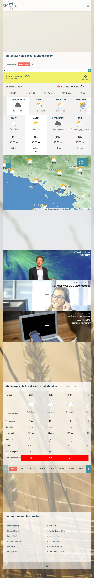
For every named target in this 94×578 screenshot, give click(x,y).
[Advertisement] (50, 31)
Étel (11, 546)
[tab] (13, 469)
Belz (53, 526)
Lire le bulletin (12, 79)
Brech (12, 536)
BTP (33, 64)
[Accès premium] (47, 326)
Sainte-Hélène (57, 531)
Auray (12, 551)
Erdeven (54, 541)
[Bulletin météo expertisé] (47, 265)
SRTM (82, 209)
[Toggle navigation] (88, 6)
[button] (30, 162)
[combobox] (48, 70)
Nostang (54, 536)
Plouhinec (55, 546)
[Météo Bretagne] (10, 6)
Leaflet (37, 209)
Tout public (11, 64)
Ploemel (13, 531)
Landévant (14, 541)
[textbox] (48, 70)
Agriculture (24, 64)
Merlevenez (56, 551)
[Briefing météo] (47, 295)
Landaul (13, 526)
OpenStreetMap (71, 209)
